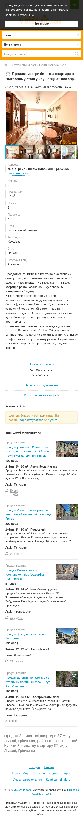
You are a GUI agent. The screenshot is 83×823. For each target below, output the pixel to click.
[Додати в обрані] (8, 73)
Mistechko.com (22, 790)
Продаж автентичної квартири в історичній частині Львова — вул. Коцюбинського (28, 681)
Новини (49, 767)
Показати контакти (41, 364)
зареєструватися (31, 419)
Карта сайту (20, 773)
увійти (54, 419)
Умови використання (27, 779)
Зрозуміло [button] (41, 23)
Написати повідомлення (42, 385)
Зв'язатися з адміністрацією (52, 773)
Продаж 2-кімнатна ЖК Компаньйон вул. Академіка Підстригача (24, 574)
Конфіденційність (58, 779)
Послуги (34, 767)
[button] (26, 152)
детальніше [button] (26, 14)
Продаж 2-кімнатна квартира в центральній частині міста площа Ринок (28, 514)
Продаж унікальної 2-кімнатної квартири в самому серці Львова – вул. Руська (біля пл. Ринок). (27, 451)
